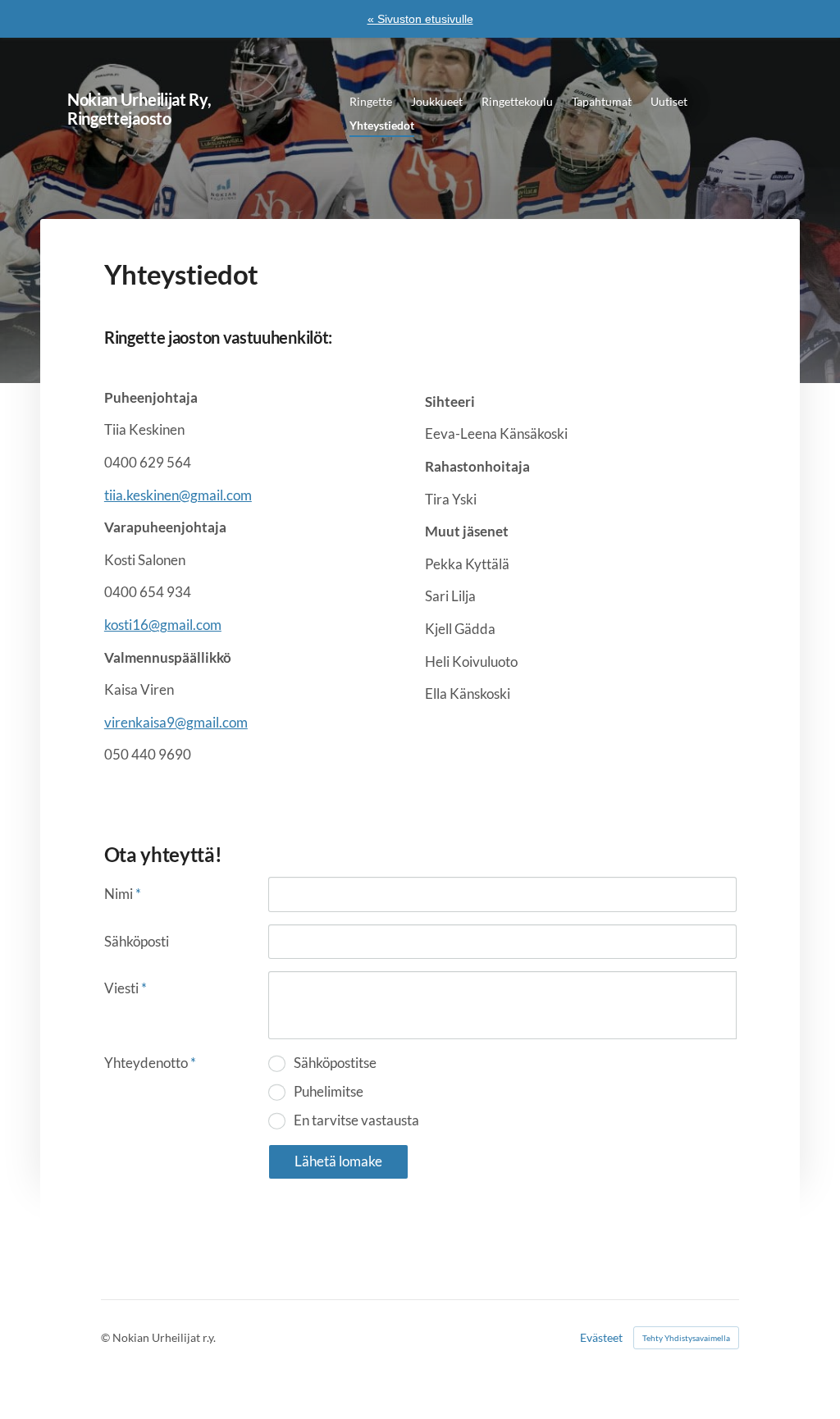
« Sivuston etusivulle (420, 18)
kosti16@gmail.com (162, 624)
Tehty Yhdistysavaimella (686, 1338)
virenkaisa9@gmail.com (176, 722)
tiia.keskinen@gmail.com (178, 495)
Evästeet (601, 1338)
